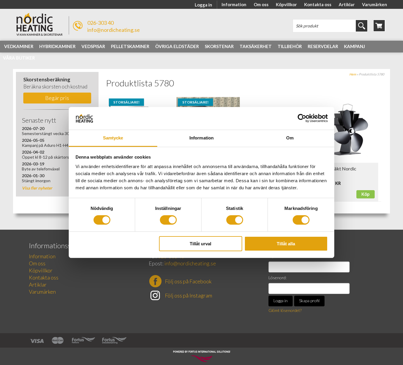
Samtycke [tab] (113, 137)
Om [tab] (290, 137)
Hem (352, 74)
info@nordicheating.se (113, 30)
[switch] (168, 220)
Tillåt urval (200, 243)
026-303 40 (100, 22)
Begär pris (57, 98)
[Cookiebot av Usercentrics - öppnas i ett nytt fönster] (302, 118)
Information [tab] (201, 137)
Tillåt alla (286, 243)
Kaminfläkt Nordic (337, 168)
